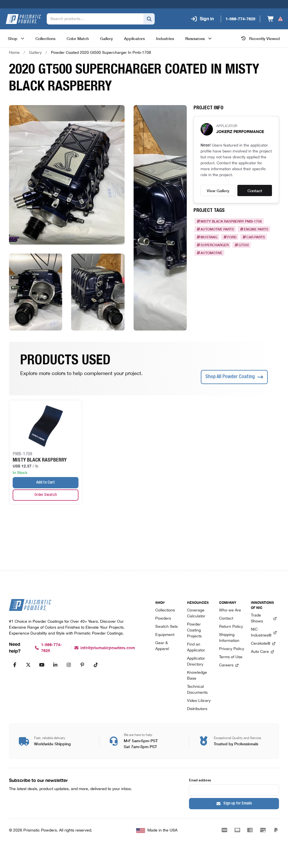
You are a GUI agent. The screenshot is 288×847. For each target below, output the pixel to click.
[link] (101, 53)
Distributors (197, 709)
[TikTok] (95, 664)
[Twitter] (28, 664)
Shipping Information (229, 638)
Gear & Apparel (162, 646)
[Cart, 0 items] (275, 19)
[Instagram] (68, 664)
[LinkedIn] (55, 664)
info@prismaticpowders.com (107, 648)
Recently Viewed (264, 38)
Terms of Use (230, 657)
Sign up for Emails (237, 804)
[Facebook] (14, 664)
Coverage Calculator (196, 613)
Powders (163, 619)
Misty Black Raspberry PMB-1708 (231, 221)
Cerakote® (260, 644)
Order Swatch (45, 495)
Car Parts (255, 237)
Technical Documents (197, 690)
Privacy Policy (231, 649)
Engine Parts (256, 229)
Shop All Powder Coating (230, 377)
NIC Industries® (261, 632)
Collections (165, 610)
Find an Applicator (196, 647)
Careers (226, 665)
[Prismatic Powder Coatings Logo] (23, 19)
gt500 (243, 245)
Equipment (164, 635)
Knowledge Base (197, 676)
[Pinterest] (82, 664)
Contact (255, 190)
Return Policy (231, 627)
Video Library (199, 701)
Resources (195, 38)
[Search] (149, 19)
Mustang (209, 237)
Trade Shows (257, 618)
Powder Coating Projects (194, 630)
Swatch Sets (166, 627)
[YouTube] (41, 664)
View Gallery (218, 190)
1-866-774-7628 (51, 648)
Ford (232, 237)
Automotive (211, 252)
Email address (200, 779)
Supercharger (215, 245)
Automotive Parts (217, 229)
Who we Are (230, 610)
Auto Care (260, 652)
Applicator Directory (196, 662)
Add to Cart (45, 483)
